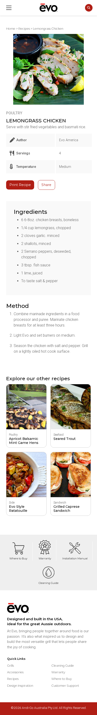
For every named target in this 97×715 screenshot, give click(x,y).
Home (10, 28)
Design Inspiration (20, 685)
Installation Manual (75, 558)
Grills (10, 665)
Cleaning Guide (48, 583)
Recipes (24, 28)
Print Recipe (20, 185)
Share (46, 185)
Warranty (45, 558)
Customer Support (65, 685)
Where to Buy (18, 558)
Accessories (15, 672)
